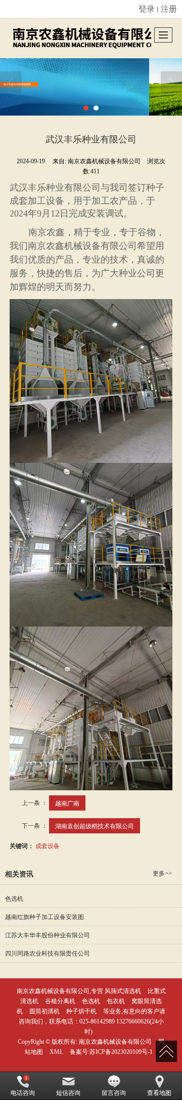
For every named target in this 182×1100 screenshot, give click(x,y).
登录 (147, 8)
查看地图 (159, 1092)
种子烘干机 (81, 1011)
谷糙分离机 (60, 1001)
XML (56, 1051)
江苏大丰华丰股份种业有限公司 (47, 935)
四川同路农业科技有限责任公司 (47, 953)
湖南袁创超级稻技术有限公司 (94, 825)
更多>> (162, 873)
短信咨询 (68, 1092)
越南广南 (67, 802)
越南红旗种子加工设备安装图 (44, 917)
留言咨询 (114, 1092)
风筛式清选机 (123, 991)
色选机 (14, 898)
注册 (169, 8)
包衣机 (116, 1001)
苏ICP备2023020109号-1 (121, 1051)
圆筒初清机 (44, 1011)
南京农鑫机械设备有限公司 (115, 1041)
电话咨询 (23, 1092)
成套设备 (47, 845)
